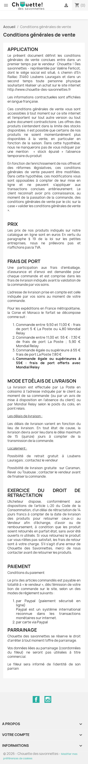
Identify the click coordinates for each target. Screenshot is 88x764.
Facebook (36, 699)
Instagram (47, 699)
